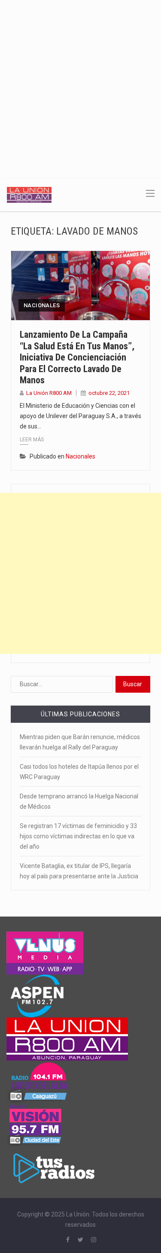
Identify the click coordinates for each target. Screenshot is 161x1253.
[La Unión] (29, 194)
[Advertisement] (80, 84)
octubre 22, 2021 (109, 393)
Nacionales (42, 305)
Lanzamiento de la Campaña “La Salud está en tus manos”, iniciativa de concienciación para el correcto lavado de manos (77, 357)
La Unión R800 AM (49, 393)
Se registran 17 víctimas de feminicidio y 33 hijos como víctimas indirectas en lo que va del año (78, 836)
